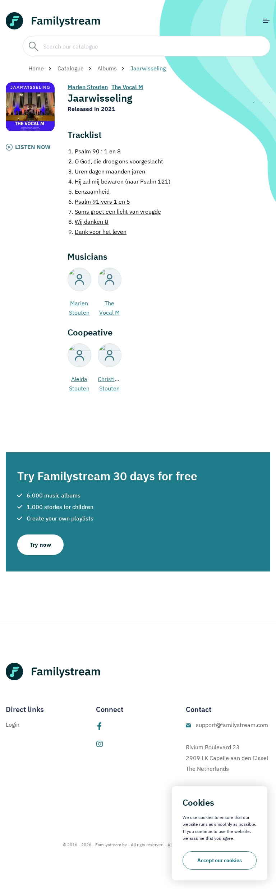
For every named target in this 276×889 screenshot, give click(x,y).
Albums (107, 68)
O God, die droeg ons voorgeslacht (115, 161)
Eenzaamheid (89, 191)
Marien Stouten (88, 87)
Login (12, 724)
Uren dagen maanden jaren (106, 171)
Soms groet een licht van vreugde (114, 211)
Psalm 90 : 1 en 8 (94, 151)
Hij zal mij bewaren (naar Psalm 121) (119, 181)
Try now (40, 544)
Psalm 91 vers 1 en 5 (99, 201)
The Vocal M (127, 87)
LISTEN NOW (33, 147)
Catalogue (71, 68)
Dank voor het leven (97, 231)
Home (36, 68)
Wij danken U (88, 221)
